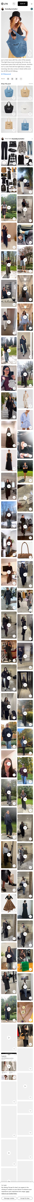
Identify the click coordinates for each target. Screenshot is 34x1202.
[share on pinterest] (12, 78)
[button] (31, 3)
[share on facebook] (8, 78)
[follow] (32, 9)
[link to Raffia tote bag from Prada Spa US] (9, 93)
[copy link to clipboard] (20, 78)
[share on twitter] (16, 78)
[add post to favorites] (29, 55)
